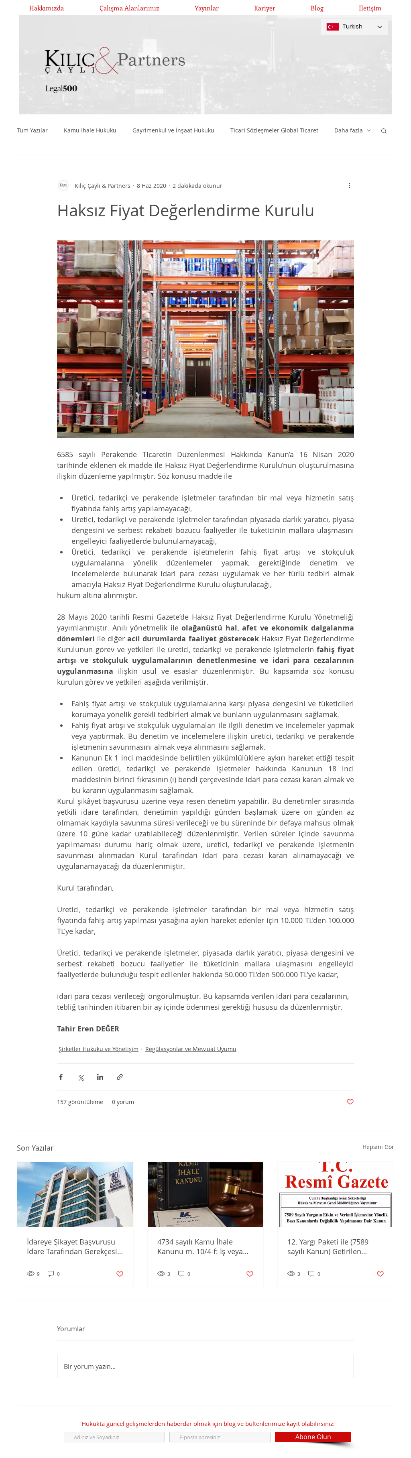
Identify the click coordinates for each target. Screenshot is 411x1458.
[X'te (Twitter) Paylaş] (80, 1077)
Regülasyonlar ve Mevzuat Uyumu (190, 1049)
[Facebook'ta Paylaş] (61, 1077)
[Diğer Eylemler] (349, 185)
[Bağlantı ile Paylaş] (120, 1077)
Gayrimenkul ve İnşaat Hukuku (173, 130)
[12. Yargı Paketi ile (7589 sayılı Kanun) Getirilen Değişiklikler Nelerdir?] (336, 1194)
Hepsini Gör (378, 1147)
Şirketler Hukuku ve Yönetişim (98, 1049)
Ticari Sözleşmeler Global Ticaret (274, 130)
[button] (384, 130)
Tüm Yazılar (32, 130)
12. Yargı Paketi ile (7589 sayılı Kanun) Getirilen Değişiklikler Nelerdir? (327, 1246)
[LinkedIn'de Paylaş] (100, 1077)
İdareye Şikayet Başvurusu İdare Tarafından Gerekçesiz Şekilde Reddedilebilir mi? (73, 1246)
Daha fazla (348, 130)
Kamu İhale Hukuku (90, 130)
